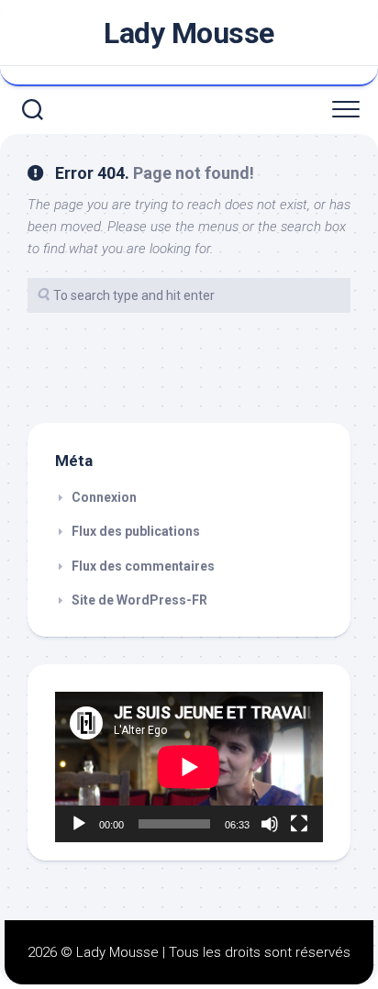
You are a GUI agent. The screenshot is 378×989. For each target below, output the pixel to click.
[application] (189, 767)
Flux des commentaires (143, 566)
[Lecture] (79, 824)
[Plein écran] (299, 824)
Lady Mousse (189, 33)
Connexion (104, 497)
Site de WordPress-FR (139, 600)
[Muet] (270, 824)
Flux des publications (136, 531)
